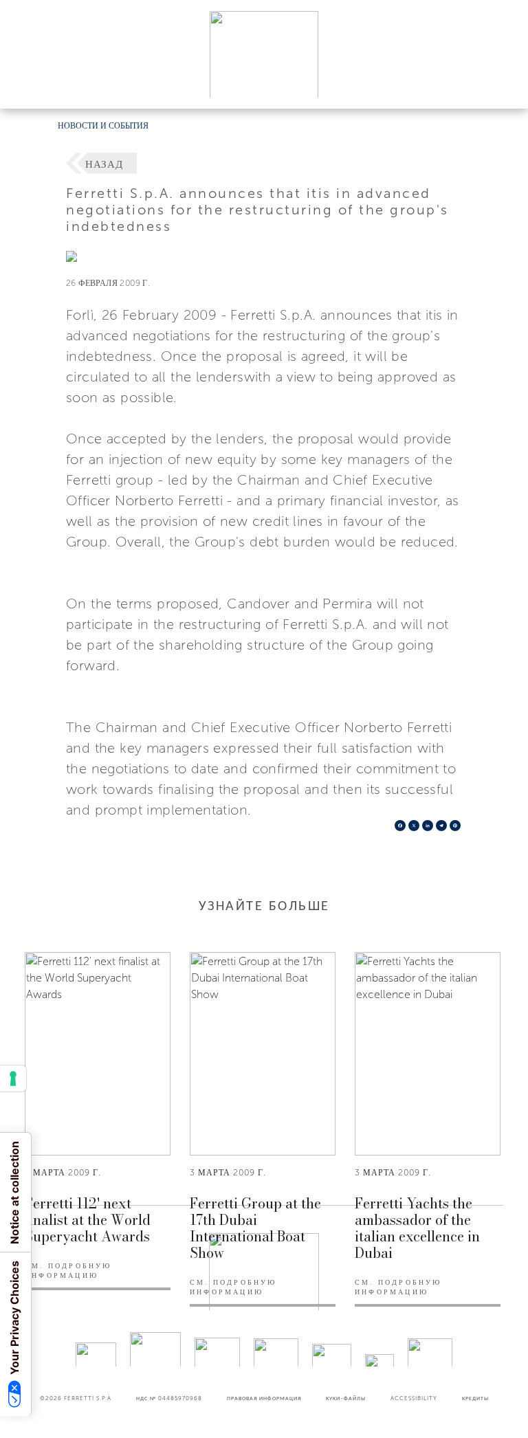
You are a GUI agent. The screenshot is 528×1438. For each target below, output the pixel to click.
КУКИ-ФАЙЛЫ (346, 1398)
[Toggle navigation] (502, 85)
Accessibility (413, 1398)
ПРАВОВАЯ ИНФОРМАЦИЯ (264, 1398)
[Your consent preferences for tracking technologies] (13, 1078)
